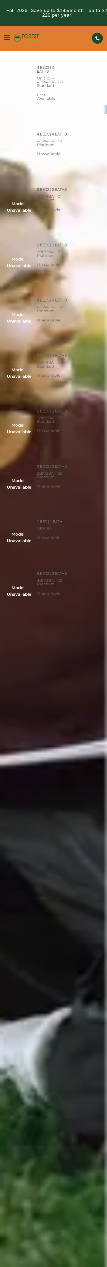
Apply (57, 109)
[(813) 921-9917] (97, 38)
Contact (57, 165)
